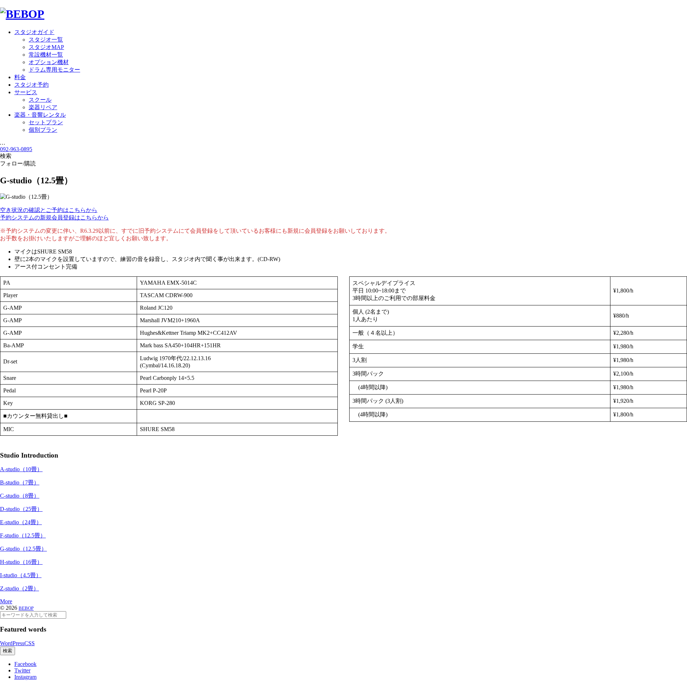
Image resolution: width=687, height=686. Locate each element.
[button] (48, 210)
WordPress (12, 643)
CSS (29, 643)
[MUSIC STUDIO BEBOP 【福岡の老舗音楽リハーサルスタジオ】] (22, 14)
